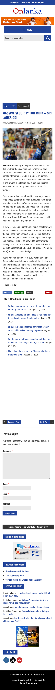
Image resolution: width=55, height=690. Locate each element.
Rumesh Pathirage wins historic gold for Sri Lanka (26, 612)
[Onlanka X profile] (13, 658)
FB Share (7, 292)
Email (6, 493)
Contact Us (40, 680)
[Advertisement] (27, 73)
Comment (25, 105)
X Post (29, 292)
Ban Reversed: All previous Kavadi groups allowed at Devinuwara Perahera (27, 619)
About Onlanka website (22, 680)
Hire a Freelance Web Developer (17, 571)
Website (6, 503)
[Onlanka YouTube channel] (19, 658)
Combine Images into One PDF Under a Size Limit (24, 579)
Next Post (44, 422)
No (19, 105)
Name (6, 484)
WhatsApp (19, 292)
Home (10, 527)
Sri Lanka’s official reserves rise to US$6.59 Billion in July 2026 (26, 594)
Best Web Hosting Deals (15, 575)
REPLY (48, 292)
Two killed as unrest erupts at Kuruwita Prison (31, 606)
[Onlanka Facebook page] (6, 658)
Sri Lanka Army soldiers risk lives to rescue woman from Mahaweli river (25, 601)
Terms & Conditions (28, 683)
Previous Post (13, 422)
